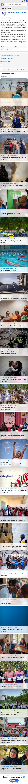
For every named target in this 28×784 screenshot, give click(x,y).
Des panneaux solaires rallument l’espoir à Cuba (14, 298)
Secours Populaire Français (17, 12)
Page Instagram (6, 49)
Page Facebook (6, 46)
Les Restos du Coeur (6, 67)
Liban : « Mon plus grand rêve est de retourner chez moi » (13, 380)
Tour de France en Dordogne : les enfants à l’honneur (12, 241)
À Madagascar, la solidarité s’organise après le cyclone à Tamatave (13, 741)
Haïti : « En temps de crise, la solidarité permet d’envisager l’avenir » (13, 602)
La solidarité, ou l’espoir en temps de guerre (13, 520)
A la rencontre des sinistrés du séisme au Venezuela (11, 214)
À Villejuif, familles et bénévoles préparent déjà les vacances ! (13, 658)
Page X (17, 46)
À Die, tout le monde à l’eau (8, 270)
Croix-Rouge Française (7, 64)
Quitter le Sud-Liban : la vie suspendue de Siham (11, 769)
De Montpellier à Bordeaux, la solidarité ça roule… (11, 630)
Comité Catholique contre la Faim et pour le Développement (15, 69)
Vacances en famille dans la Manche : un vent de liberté (13, 158)
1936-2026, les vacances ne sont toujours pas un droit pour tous (13, 463)
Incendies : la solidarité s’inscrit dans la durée (13, 131)
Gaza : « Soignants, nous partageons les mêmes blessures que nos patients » (14, 547)
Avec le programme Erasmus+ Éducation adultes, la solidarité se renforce (12, 713)
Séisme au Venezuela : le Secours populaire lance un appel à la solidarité (12, 352)
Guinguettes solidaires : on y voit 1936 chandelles (10, 408)
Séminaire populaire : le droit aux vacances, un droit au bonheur (13, 436)
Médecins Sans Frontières (7, 58)
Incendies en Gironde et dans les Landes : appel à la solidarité (13, 186)
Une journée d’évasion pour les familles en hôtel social (12, 103)
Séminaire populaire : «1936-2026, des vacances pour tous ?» (14, 491)
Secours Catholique (6, 61)
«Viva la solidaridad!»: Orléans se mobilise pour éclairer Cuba (14, 574)
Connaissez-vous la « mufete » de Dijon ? (12, 326)
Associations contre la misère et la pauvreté (10, 55)
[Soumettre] (25, 4)
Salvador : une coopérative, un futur (11, 686)
